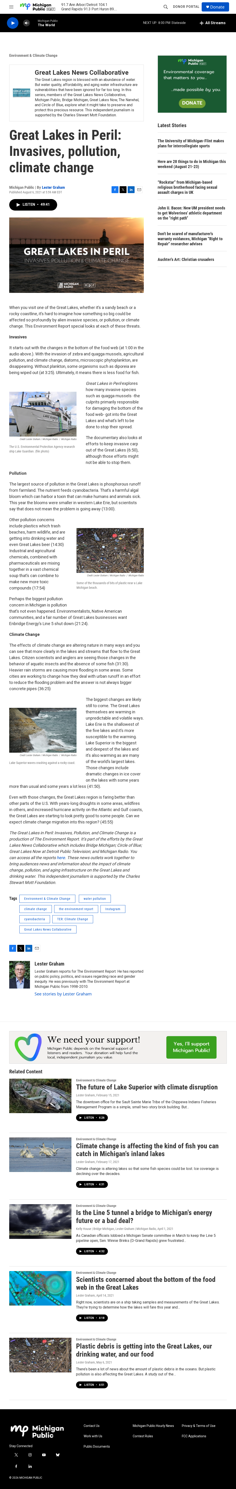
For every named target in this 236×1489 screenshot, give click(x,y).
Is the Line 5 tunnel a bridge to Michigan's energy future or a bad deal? (144, 1217)
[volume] (26, 23)
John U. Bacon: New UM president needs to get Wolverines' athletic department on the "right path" (191, 213)
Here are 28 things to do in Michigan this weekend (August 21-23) (192, 164)
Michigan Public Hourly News (153, 1426)
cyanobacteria (34, 919)
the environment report (76, 909)
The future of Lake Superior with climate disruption (147, 1087)
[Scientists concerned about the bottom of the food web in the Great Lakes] (40, 1288)
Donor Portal (186, 7)
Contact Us (92, 1426)
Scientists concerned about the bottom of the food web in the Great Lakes (145, 1283)
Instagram (113, 909)
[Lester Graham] (19, 975)
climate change (35, 909)
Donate (217, 7)
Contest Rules (143, 1436)
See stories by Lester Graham (63, 994)
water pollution (95, 898)
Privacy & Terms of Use (198, 1426)
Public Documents (97, 1446)
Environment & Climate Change (33, 55)
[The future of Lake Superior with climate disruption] (40, 1096)
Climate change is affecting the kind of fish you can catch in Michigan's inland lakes (147, 1150)
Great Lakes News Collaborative (82, 72)
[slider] (34, 22)
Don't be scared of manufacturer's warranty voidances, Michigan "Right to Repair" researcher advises (190, 238)
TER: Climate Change (72, 919)
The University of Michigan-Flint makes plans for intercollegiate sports (191, 143)
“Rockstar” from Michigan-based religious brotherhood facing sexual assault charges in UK (187, 187)
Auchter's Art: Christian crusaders (186, 259)
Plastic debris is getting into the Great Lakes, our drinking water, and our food (144, 1350)
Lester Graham (53, 187)
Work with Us (93, 1436)
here (61, 857)
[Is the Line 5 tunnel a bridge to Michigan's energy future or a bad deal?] (40, 1221)
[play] (12, 23)
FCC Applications (194, 1436)
